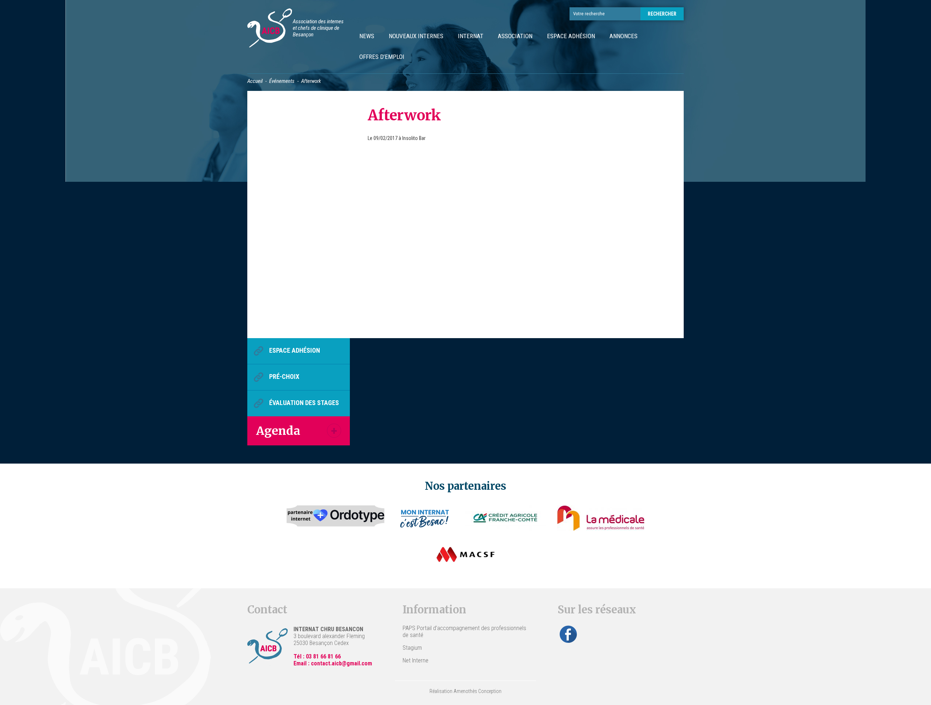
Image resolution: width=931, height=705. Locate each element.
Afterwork (404, 115)
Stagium (412, 647)
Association (515, 36)
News (366, 36)
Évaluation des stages (304, 402)
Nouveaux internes (416, 36)
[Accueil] (269, 29)
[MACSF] (465, 554)
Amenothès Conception (477, 691)
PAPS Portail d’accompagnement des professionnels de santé (464, 631)
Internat (470, 36)
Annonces (624, 36)
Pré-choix (284, 376)
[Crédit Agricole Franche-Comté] (505, 518)
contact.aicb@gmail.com (341, 663)
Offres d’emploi (381, 56)
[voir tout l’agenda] (334, 431)
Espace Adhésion (571, 36)
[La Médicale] (600, 518)
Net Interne (415, 660)
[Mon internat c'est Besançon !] (424, 518)
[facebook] (568, 634)
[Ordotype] (336, 518)
